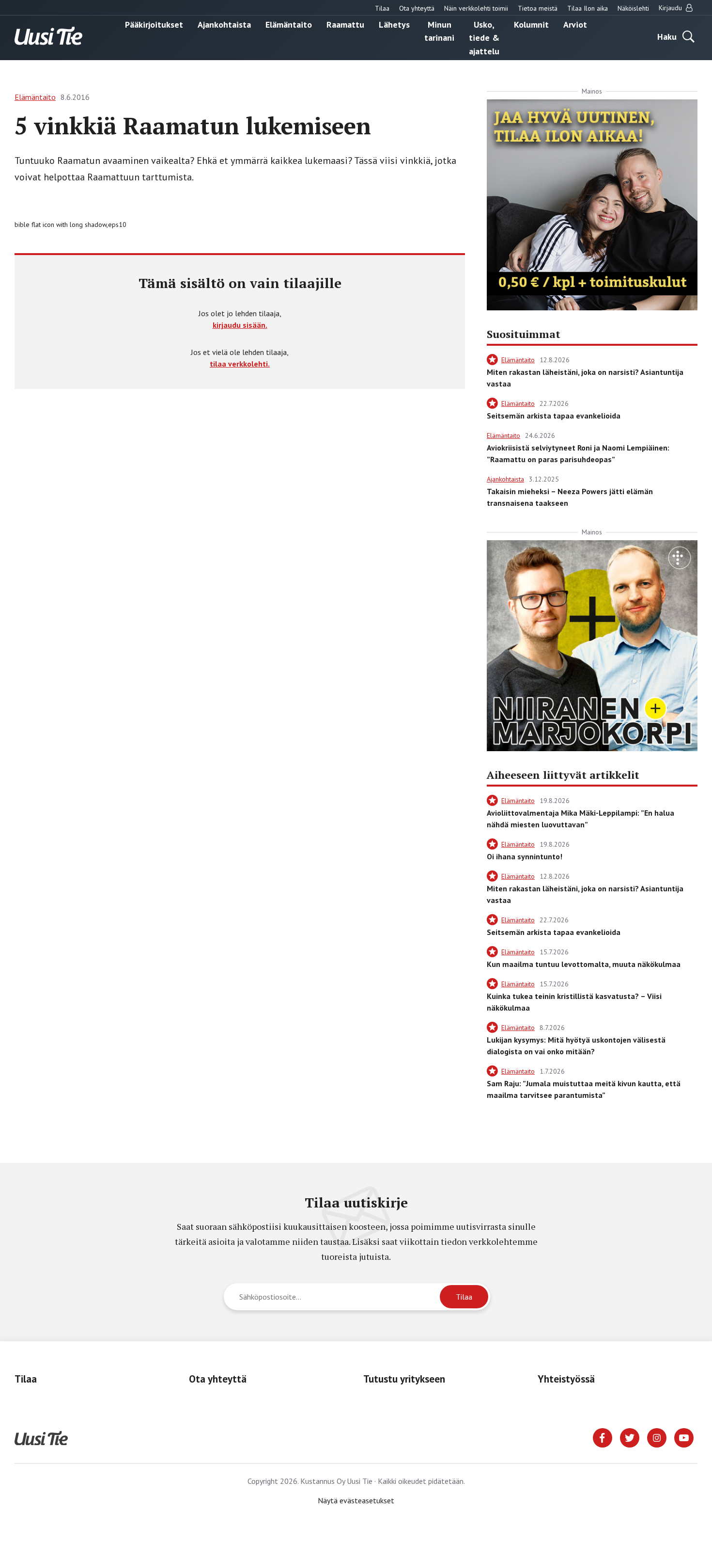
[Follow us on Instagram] (656, 1437)
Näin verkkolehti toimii (476, 8)
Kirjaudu (671, 7)
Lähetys (394, 24)
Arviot (575, 24)
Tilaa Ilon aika (587, 8)
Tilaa (382, 8)
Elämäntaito (288, 24)
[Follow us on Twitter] (629, 1437)
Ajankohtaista (224, 24)
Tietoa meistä (537, 8)
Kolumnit (531, 24)
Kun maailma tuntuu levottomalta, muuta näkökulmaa (584, 964)
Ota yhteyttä (416, 8)
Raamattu (345, 24)
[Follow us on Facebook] (602, 1437)
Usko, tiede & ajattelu (484, 37)
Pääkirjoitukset (154, 24)
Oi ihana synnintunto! (524, 856)
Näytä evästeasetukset (356, 1500)
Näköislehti (633, 8)
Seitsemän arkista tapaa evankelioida (553, 415)
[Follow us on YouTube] (684, 1437)
